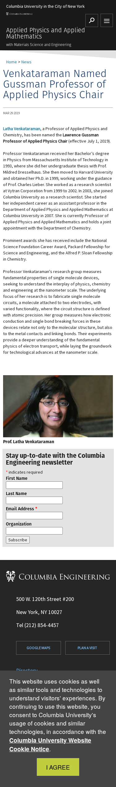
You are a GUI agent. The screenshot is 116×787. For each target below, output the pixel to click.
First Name (17, 478)
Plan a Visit (87, 647)
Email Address (21, 509)
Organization (19, 524)
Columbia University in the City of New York (45, 6)
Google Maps (38, 647)
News (26, 62)
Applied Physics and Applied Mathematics (45, 33)
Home (11, 62)
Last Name (16, 493)
